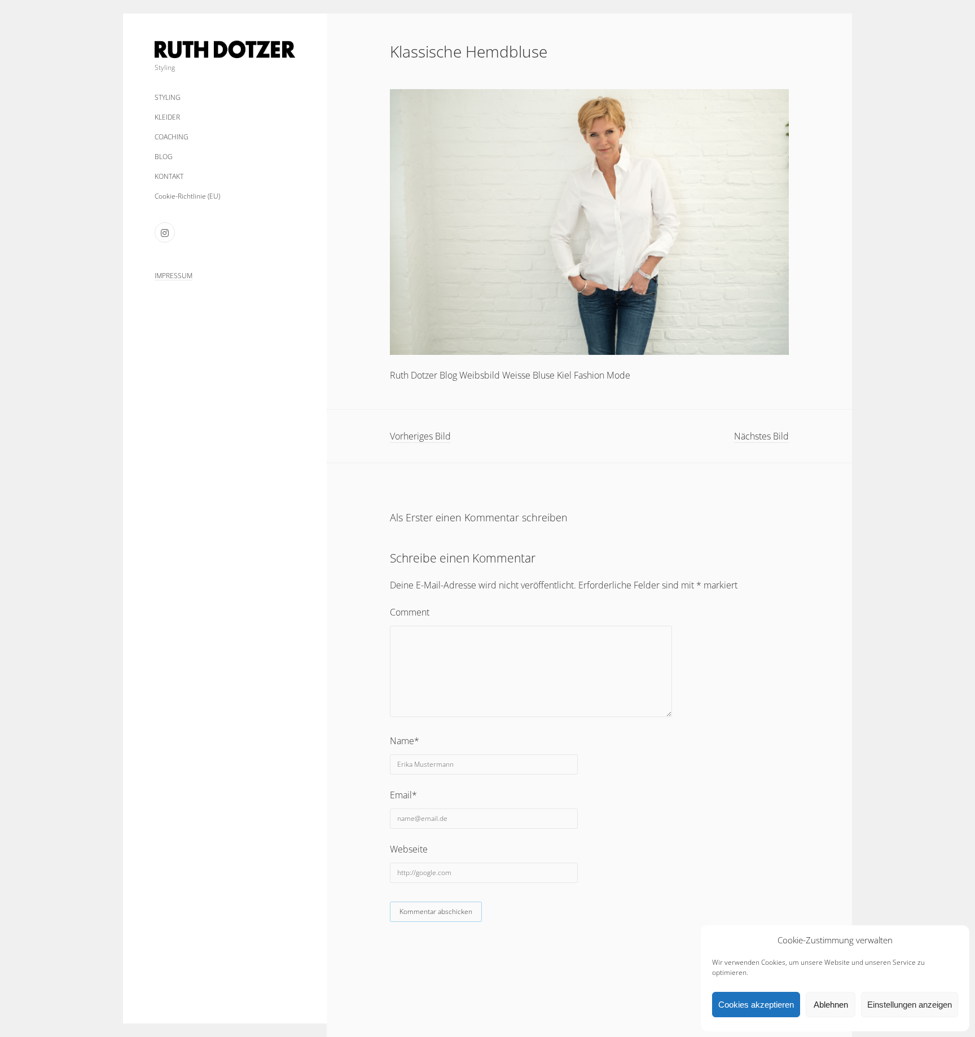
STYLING (168, 97)
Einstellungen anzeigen (909, 1004)
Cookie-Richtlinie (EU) (187, 196)
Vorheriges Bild (420, 436)
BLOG (164, 156)
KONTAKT (169, 176)
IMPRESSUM (173, 275)
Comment (409, 612)
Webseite (409, 849)
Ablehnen (831, 1004)
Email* (403, 795)
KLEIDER (167, 117)
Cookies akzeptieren (756, 1004)
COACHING (171, 137)
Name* (404, 741)
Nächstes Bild (761, 436)
